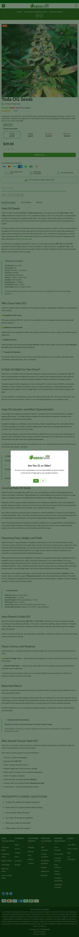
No (43, 481)
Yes (36, 481)
